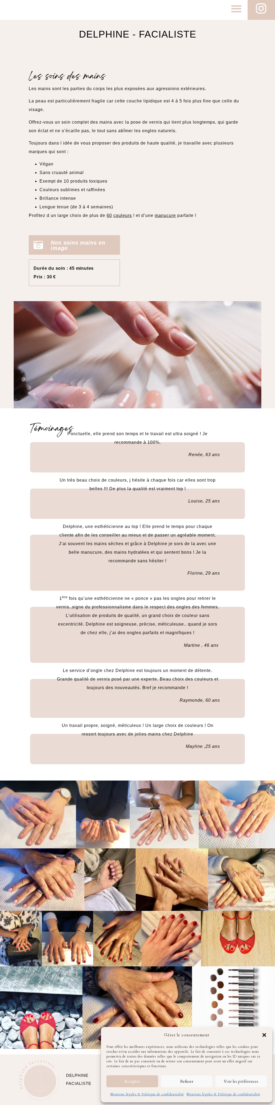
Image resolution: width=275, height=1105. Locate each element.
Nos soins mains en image (78, 245)
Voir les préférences (241, 1081)
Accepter (132, 1081)
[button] (264, 1035)
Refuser (186, 1081)
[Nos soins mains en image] (38, 245)
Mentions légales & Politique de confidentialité (147, 1094)
